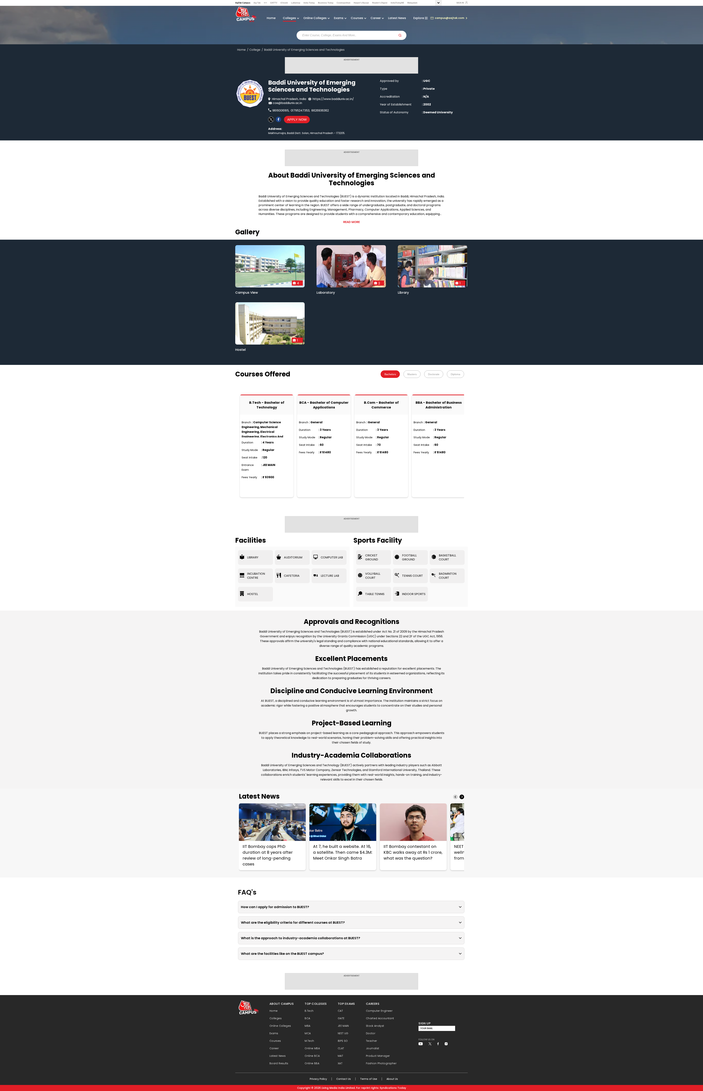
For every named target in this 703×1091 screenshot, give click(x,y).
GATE (341, 1018)
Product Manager (378, 1056)
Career (274, 1048)
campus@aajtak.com (449, 18)
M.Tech (309, 1041)
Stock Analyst (375, 1026)
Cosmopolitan (343, 3)
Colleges (275, 1018)
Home (271, 18)
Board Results (278, 1063)
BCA (307, 1018)
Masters (412, 374)
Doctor (370, 1033)
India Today (309, 3)
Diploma (455, 374)
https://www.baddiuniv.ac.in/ (333, 99)
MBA (307, 1026)
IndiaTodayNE (397, 3)
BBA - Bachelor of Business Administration (439, 405)
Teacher (371, 1041)
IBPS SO (343, 1041)
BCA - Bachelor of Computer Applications (324, 405)
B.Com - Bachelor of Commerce (381, 405)
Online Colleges (280, 1026)
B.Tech (309, 1011)
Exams (273, 1033)
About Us (392, 1079)
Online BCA (312, 1056)
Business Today (325, 3)
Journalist (372, 1048)
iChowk (284, 3)
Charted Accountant (380, 1018)
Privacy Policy (318, 1079)
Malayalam (412, 3)
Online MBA (312, 1048)
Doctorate (433, 374)
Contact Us (343, 1079)
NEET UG (343, 1033)
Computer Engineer (379, 1011)
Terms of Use (368, 1079)
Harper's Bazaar (361, 3)
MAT (340, 1056)
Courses (275, 1041)
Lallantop (295, 3)
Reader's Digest (379, 3)
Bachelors (390, 374)
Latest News (397, 18)
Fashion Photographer (381, 1063)
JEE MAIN (343, 1026)
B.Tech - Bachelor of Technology (266, 405)
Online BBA (312, 1063)
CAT (340, 1011)
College (254, 50)
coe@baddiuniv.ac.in (287, 103)
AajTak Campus (242, 3)
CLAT (341, 1048)
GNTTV (273, 3)
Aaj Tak (257, 3)
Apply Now (297, 119)
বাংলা (265, 3)
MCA (308, 1033)
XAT (340, 1063)
